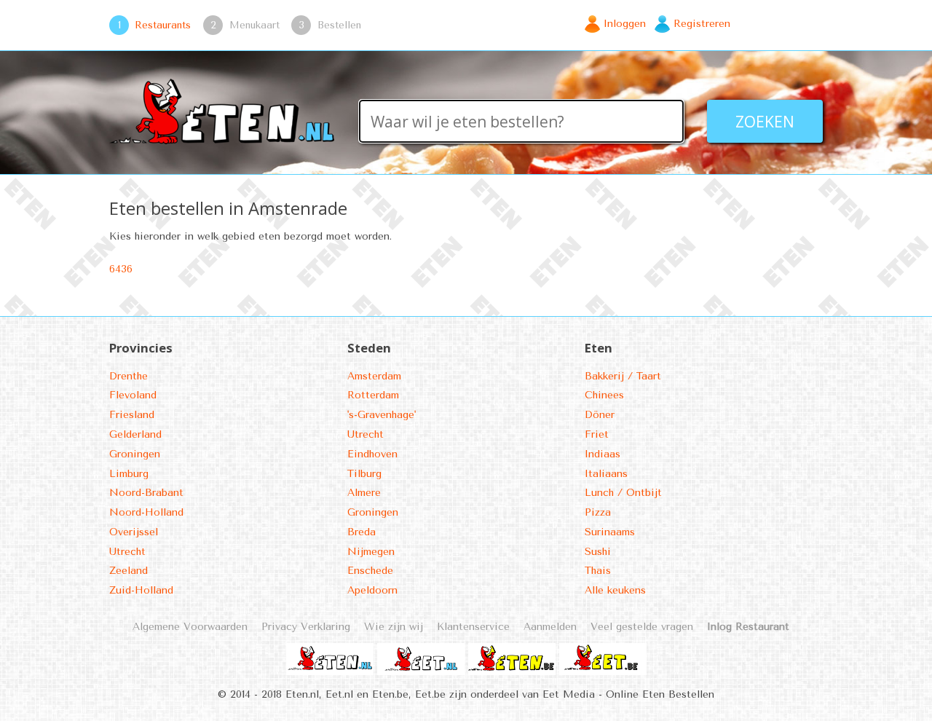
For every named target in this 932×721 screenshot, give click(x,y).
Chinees (604, 395)
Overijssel (133, 532)
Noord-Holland (146, 512)
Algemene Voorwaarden (190, 626)
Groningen (134, 454)
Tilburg (364, 474)
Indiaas (602, 454)
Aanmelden (550, 626)
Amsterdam (374, 376)
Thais (598, 570)
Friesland (131, 415)
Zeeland (128, 570)
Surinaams (610, 532)
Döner (600, 415)
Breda (361, 532)
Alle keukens (615, 590)
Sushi (598, 551)
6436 (121, 269)
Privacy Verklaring (305, 626)
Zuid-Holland (141, 590)
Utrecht (127, 551)
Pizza (598, 512)
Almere (364, 492)
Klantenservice (473, 626)
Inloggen (625, 23)
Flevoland (133, 395)
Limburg (129, 474)
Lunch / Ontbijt (623, 492)
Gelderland (135, 434)
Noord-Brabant (146, 492)
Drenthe (128, 376)
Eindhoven (372, 454)
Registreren (702, 23)
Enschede (370, 570)
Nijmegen (371, 551)
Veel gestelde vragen (642, 626)
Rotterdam (373, 395)
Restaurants (163, 25)
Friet (597, 434)
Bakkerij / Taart (623, 376)
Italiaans (606, 474)
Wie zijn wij (393, 626)
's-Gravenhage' (381, 415)
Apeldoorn (372, 590)
